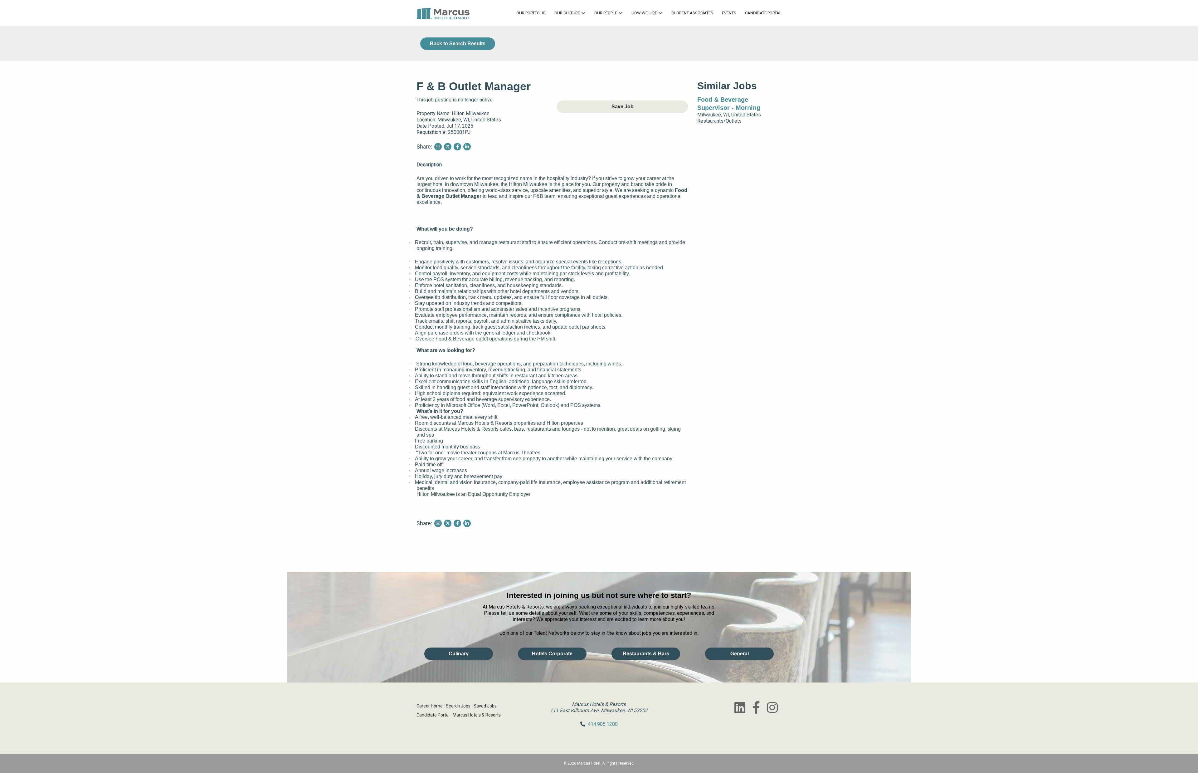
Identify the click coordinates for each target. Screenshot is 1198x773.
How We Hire (644, 13)
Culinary (459, 653)
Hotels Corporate (552, 653)
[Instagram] (772, 707)
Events (729, 13)
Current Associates (692, 13)
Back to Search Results (457, 43)
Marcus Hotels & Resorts (477, 714)
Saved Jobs (485, 705)
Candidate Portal (763, 13)
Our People (605, 13)
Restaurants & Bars (646, 653)
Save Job (622, 106)
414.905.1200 (603, 724)
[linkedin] (739, 707)
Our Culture (567, 13)
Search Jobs (458, 705)
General (739, 653)
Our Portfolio (531, 13)
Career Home (429, 705)
